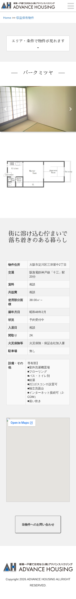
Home (7, 17)
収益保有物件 (25, 17)
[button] (5, 109)
